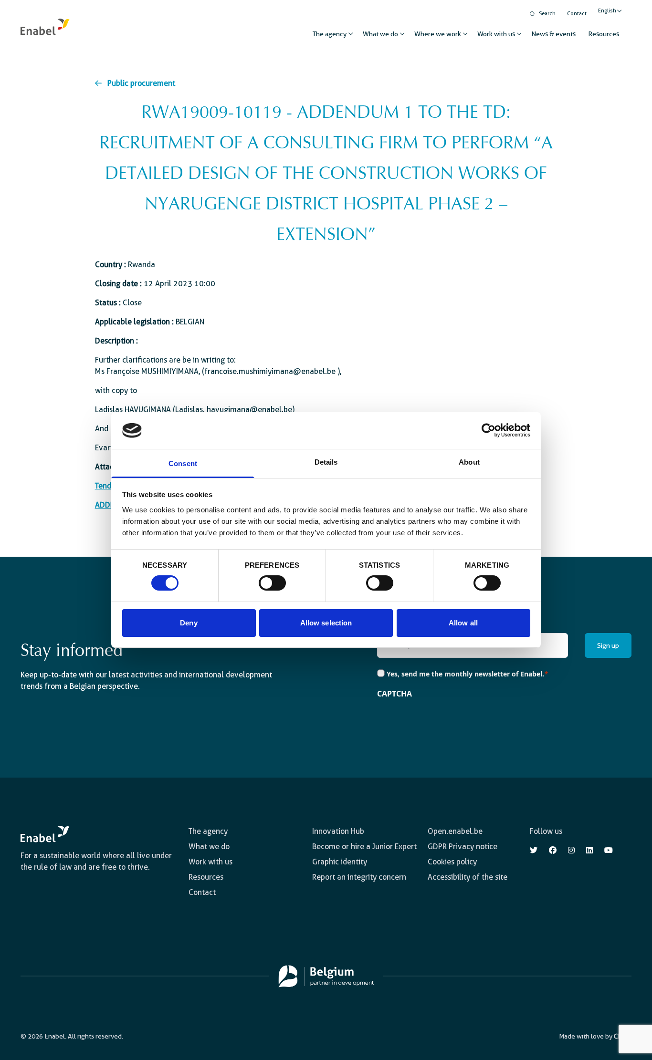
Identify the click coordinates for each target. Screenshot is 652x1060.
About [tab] (469, 462)
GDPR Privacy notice (462, 846)
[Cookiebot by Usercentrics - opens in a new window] (488, 430)
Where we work (437, 34)
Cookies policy (452, 861)
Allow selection (326, 623)
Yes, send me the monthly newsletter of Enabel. (467, 673)
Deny (188, 623)
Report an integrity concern (359, 877)
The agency (330, 34)
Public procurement (141, 83)
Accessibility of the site (467, 877)
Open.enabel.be (455, 831)
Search (547, 13)
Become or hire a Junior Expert (364, 846)
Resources (603, 34)
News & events (553, 34)
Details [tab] (326, 462)
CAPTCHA (394, 693)
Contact (577, 13)
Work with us (496, 34)
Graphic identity (339, 861)
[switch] (272, 583)
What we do (380, 34)
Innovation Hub (338, 831)
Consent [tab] (182, 463)
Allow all (463, 623)
